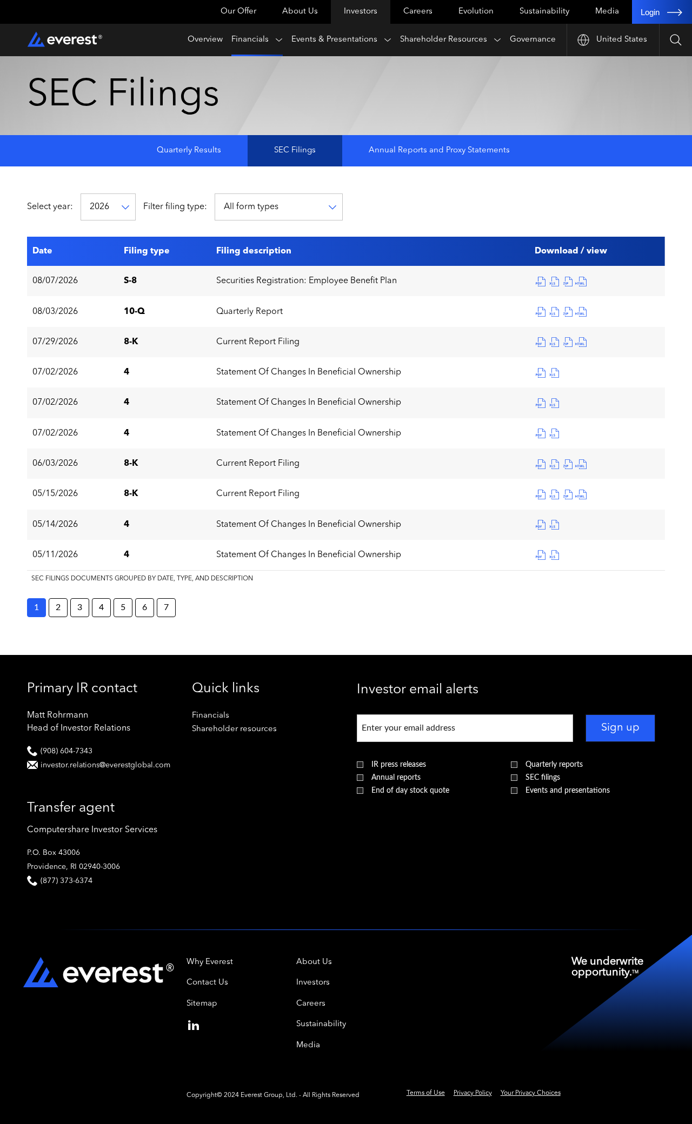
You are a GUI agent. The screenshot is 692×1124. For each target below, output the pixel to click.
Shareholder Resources (443, 40)
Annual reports (396, 777)
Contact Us (207, 983)
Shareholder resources (248, 729)
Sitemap (202, 1004)
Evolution (476, 12)
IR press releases (398, 764)
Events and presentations (567, 790)
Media (607, 12)
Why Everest (210, 962)
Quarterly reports (554, 764)
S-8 (130, 281)
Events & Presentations (334, 40)
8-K (131, 342)
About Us (300, 12)
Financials (250, 40)
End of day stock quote (410, 790)
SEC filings (542, 777)
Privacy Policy (473, 1093)
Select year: (50, 207)
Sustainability (544, 12)
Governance (533, 40)
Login (650, 12)
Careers (417, 12)
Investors (360, 12)
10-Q (134, 311)
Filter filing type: (175, 207)
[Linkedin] (193, 1023)
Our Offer (238, 12)
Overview (205, 40)
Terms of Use (426, 1093)
